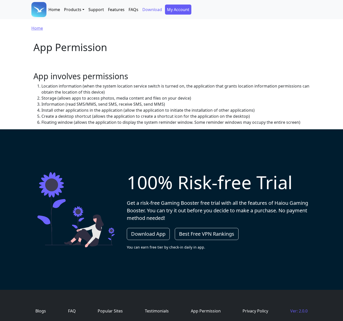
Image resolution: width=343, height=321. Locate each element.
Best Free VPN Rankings (206, 233)
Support (96, 9)
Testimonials (157, 311)
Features (116, 9)
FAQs (133, 9)
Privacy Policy (255, 311)
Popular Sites (110, 311)
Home (54, 9)
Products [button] (72, 9)
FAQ (72, 311)
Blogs (40, 311)
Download (152, 9)
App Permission (206, 311)
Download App (148, 233)
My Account (178, 9)
